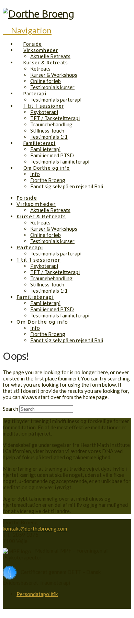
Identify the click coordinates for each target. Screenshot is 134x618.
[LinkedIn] (9, 605)
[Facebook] (5, 605)
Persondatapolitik (37, 594)
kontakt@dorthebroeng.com (35, 528)
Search (10, 409)
